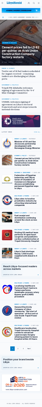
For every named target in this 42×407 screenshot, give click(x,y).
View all (37, 132)
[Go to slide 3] (39, 63)
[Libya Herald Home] (14, 3)
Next (29, 348)
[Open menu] (2, 3)
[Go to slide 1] (35, 63)
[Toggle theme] (38, 3)
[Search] (34, 3)
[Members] (28, 3)
